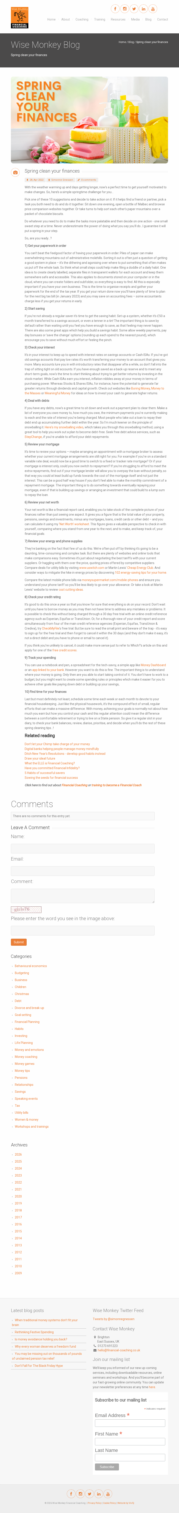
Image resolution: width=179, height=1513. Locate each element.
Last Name (106, 1450)
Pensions (21, 1077)
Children (20, 987)
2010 (18, 1266)
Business (21, 980)
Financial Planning (27, 1022)
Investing (21, 1036)
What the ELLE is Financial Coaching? (50, 763)
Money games (24, 1063)
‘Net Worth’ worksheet (74, 524)
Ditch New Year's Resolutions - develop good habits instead (65, 753)
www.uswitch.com (91, 568)
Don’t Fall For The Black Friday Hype (39, 1365)
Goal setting (23, 1015)
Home (51, 19)
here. (152, 1387)
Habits (19, 1029)
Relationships (24, 1084)
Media (135, 19)
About (65, 19)
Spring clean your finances (52, 171)
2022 (18, 1182)
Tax (17, 1105)
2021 (18, 1189)
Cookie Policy (109, 1503)
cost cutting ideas (71, 589)
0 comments (88, 179)
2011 (18, 1259)
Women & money (26, 1119)
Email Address (112, 1415)
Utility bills (21, 1112)
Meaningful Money (58, 393)
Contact (162, 19)
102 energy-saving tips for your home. (141, 572)
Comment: (22, 881)
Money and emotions (29, 1050)
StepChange (33, 437)
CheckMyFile (50, 628)
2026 (18, 1154)
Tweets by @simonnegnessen (113, 1319)
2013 (18, 1245)
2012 (18, 1252)
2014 (18, 1238)
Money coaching (26, 1056)
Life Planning (24, 1043)
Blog (148, 19)
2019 (18, 1203)
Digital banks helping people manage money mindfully (62, 749)
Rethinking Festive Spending (34, 1332)
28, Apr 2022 (36, 179)
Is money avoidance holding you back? (41, 1339)
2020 (18, 1196)
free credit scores (64, 650)
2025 (18, 1161)
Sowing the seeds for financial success (51, 777)
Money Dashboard (153, 665)
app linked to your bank (48, 670)
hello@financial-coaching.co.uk (119, 1350)
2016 (18, 1224)
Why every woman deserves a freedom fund (45, 1346)
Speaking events (26, 1098)
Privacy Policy (95, 1503)
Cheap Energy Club (140, 568)
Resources (118, 19)
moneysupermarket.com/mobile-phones (110, 580)
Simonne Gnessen (62, 179)
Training (99, 19)
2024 (18, 1168)
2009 (18, 1273)
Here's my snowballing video (64, 427)
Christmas (22, 994)
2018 (18, 1210)
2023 (18, 1175)
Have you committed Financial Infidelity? (52, 768)
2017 (18, 1217)
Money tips (22, 1070)
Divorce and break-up (29, 1008)
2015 (18, 1231)
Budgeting (22, 973)
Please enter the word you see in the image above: (63, 918)
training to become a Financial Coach (116, 785)
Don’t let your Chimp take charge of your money (57, 744)
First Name (108, 1433)
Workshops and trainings (32, 1126)
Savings (20, 1091)
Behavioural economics (31, 966)
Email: (17, 859)
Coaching (82, 19)
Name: (18, 836)
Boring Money (140, 388)
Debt (18, 1001)
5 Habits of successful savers (45, 773)
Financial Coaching (74, 785)
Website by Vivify (125, 1503)
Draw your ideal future (40, 758)
